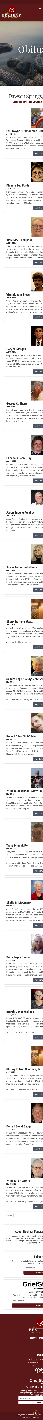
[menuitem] (33, 1359)
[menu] (40, 8)
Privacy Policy (28, 1417)
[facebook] (37, 1370)
